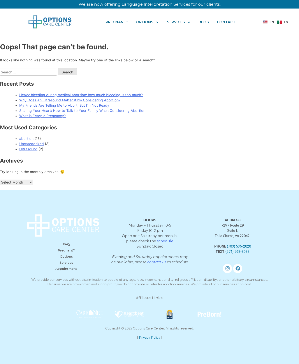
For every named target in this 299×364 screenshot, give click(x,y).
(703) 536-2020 (239, 246)
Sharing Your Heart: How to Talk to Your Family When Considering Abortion (82, 110)
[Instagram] (227, 268)
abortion (26, 138)
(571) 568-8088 (237, 252)
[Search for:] (29, 72)
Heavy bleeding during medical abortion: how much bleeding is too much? (81, 95)
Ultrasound (28, 149)
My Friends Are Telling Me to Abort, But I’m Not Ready (64, 105)
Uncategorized (31, 144)
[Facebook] (237, 268)
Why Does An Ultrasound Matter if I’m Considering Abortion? (69, 100)
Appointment (66, 269)
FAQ (66, 244)
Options (144, 22)
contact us (156, 262)
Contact (226, 22)
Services (176, 22)
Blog (204, 22)
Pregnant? (117, 22)
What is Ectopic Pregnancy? (42, 116)
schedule (165, 241)
